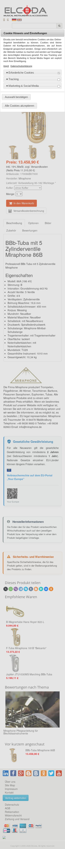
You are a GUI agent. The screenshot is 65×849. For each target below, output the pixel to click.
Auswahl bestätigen (16, 96)
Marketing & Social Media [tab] (23, 85)
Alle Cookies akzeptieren (19, 105)
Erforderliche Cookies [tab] (21, 72)
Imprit (6, 66)
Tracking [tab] (13, 79)
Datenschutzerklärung (21, 66)
